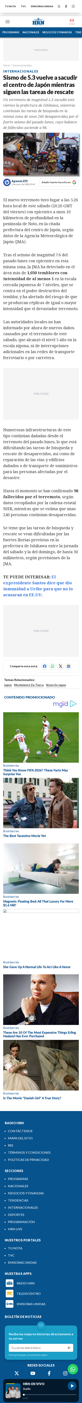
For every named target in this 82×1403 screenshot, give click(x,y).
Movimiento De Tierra (29, 685)
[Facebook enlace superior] (66, 6)
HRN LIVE (15, 1229)
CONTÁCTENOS (20, 1131)
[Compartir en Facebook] (44, 666)
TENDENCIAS (18, 1200)
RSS (10, 1145)
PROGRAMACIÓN (21, 1222)
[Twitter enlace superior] (59, 6)
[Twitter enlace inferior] (16, 1373)
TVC (23, 6)
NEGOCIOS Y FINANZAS (57, 32)
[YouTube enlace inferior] (32, 1373)
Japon (8, 685)
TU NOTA (10, 6)
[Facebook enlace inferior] (49, 1373)
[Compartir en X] (60, 666)
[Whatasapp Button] (73, 1369)
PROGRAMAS (10, 32)
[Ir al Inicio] (38, 22)
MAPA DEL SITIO (20, 1138)
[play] (72, 1385)
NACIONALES (30, 32)
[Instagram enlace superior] (73, 6)
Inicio (6, 65)
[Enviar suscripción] (69, 1348)
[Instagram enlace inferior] (65, 1373)
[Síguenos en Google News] (68, 666)
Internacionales (22, 65)
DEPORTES (16, 1214)
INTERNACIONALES (23, 1207)
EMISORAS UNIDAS (42, 6)
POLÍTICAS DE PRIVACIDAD (28, 1159)
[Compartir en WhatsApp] (52, 666)
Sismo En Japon (56, 685)
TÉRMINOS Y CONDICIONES (29, 1152)
